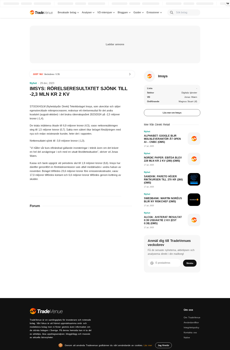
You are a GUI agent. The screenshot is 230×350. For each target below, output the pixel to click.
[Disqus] (82, 251)
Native (187, 337)
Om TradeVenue (192, 317)
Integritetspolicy (191, 327)
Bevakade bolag (67, 12)
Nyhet (33, 83)
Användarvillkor (191, 322)
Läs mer (148, 345)
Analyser (87, 12)
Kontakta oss (190, 332)
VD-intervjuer (104, 12)
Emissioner (153, 12)
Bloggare (123, 12)
